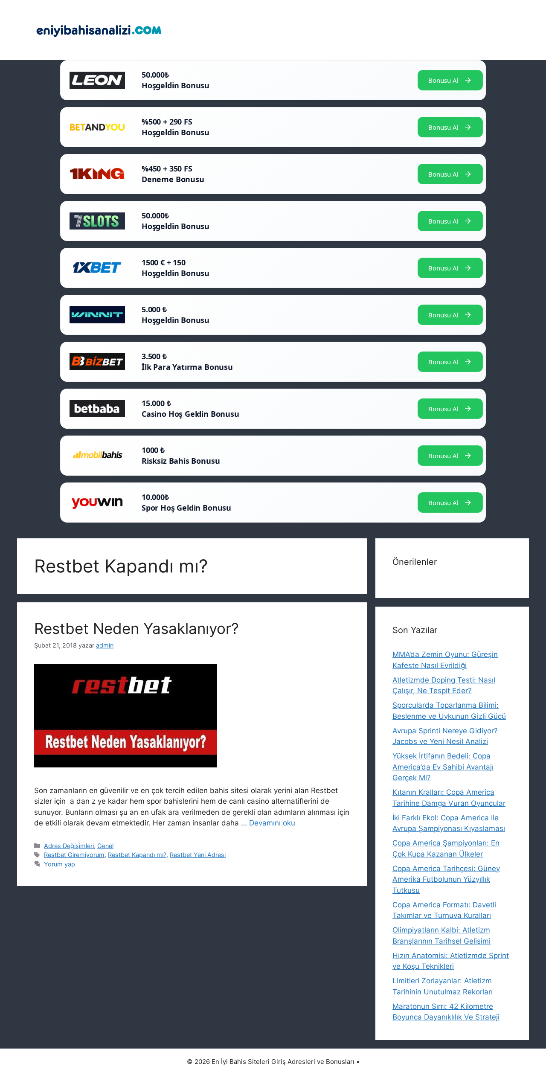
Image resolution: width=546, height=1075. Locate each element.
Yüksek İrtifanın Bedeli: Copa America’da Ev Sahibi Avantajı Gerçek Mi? (443, 767)
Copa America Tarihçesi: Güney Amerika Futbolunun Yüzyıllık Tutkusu (446, 879)
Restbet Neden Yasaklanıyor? (136, 628)
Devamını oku (272, 823)
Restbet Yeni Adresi (198, 854)
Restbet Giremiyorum (74, 854)
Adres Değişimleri (69, 845)
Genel (105, 845)
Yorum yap (59, 864)
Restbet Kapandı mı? (137, 854)
